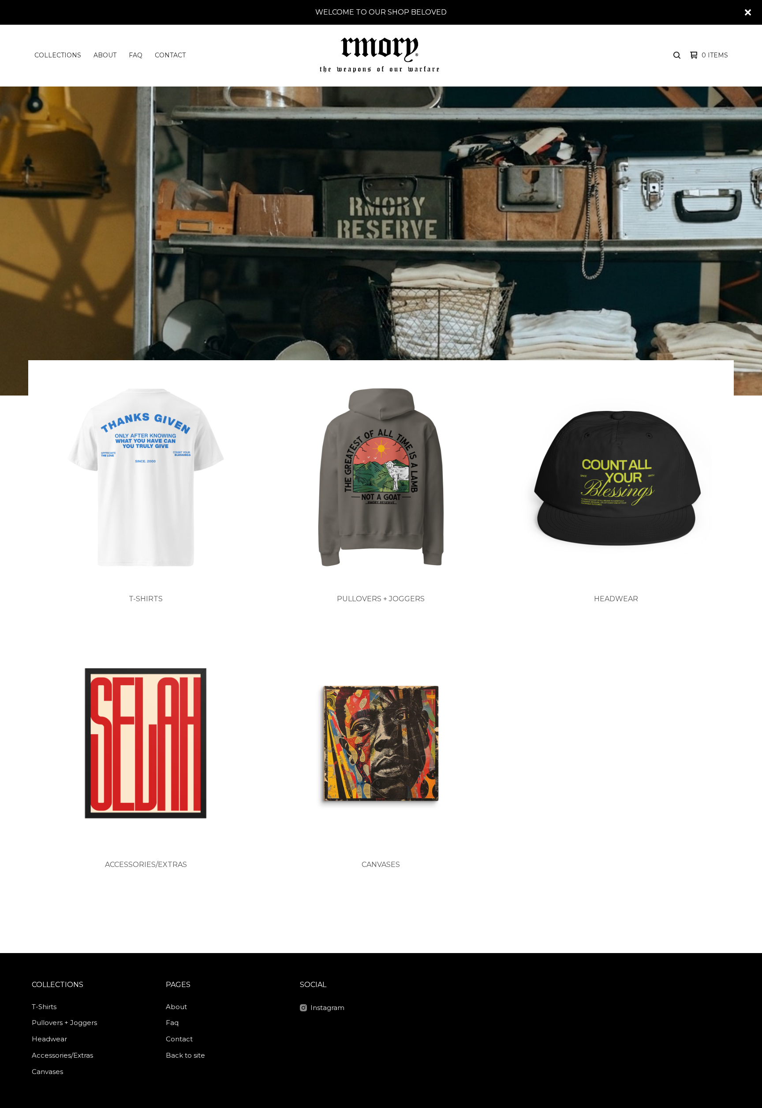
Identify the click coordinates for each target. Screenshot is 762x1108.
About (104, 55)
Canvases (47, 1071)
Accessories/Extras (62, 1055)
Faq (135, 55)
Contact (170, 55)
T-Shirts (44, 1006)
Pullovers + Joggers (64, 1022)
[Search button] (677, 55)
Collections (57, 55)
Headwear (49, 1039)
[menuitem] (58, 55)
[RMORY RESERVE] (379, 55)
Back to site (185, 1055)
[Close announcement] (748, 12)
